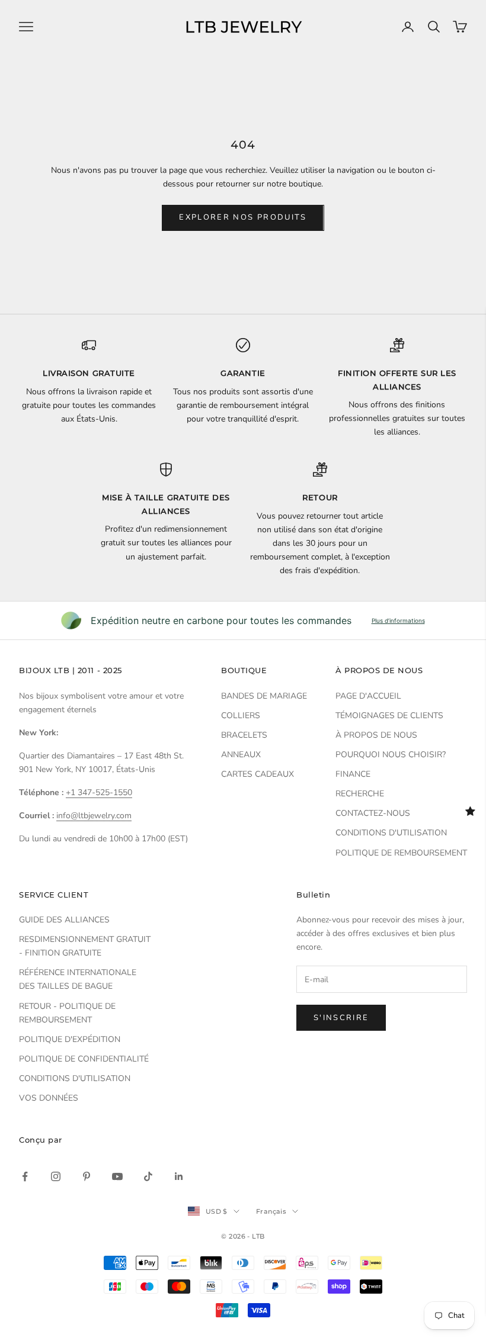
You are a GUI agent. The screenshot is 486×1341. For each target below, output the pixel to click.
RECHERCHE (359, 793)
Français (271, 1211)
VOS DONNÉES (48, 1098)
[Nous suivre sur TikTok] (148, 1176)
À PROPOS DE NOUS (376, 735)
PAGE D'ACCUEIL (368, 696)
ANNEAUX (241, 754)
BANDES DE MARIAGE (264, 696)
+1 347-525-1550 (99, 792)
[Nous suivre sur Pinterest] (86, 1176)
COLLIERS (240, 715)
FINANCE (352, 774)
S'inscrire (341, 1017)
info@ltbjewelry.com (94, 815)
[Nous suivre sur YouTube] (117, 1176)
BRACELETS (244, 735)
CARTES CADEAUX (257, 774)
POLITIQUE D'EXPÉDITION (69, 1039)
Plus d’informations (398, 620)
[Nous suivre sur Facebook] (25, 1176)
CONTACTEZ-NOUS (372, 813)
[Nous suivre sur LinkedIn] (179, 1176)
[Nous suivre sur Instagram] (56, 1176)
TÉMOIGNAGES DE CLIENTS (389, 715)
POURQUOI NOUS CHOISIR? (390, 754)
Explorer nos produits (242, 217)
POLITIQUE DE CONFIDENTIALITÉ (84, 1059)
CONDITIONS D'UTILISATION (391, 832)
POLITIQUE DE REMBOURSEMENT (401, 852)
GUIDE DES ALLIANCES (64, 919)
